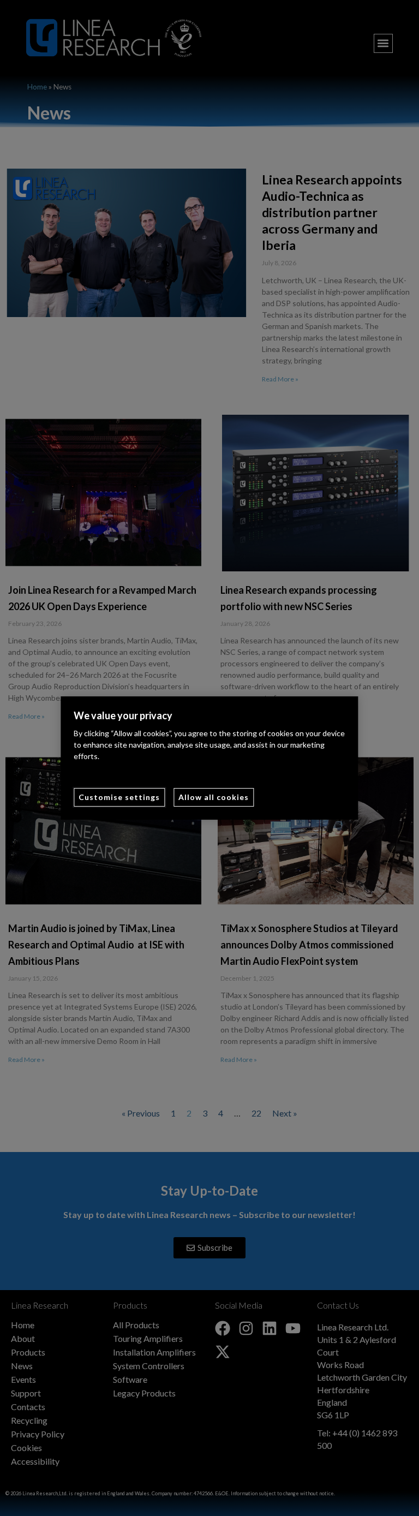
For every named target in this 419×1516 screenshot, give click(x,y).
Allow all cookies (213, 797)
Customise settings (119, 797)
